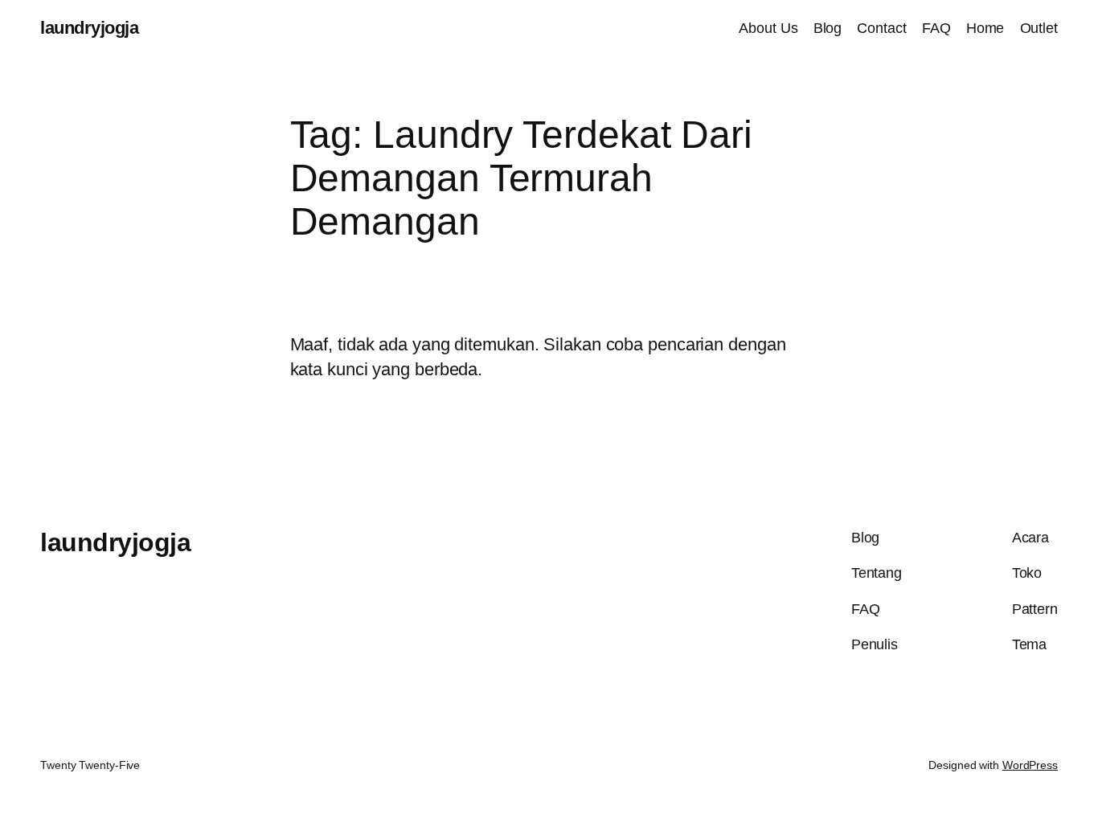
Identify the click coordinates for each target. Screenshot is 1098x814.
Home (985, 28)
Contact (881, 28)
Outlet (1039, 28)
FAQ (936, 28)
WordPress (1030, 765)
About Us (768, 28)
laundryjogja (89, 28)
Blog (827, 28)
